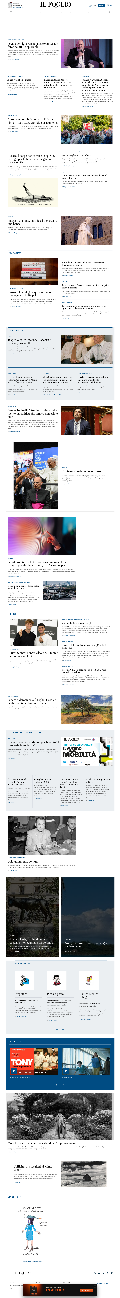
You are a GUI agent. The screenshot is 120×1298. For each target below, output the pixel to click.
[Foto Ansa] (86, 420)
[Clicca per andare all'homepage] (23, 1273)
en (111, 5)
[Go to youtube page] (99, 1273)
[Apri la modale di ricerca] (109, 12)
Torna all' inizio (102, 1283)
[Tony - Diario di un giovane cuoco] (34, 1061)
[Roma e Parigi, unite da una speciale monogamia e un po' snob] (32, 917)
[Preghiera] (24, 980)
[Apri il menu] (11, 12)
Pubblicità (39, 1283)
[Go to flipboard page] (111, 1273)
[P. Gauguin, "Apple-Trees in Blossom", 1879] (86, 709)
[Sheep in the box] (86, 1061)
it (108, 5)
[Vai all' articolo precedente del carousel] (56, 1029)
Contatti (12, 1283)
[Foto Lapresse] (86, 129)
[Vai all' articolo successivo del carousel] (63, 1029)
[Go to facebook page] (95, 1273)
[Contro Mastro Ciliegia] (89, 980)
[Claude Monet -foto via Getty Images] (60, 1113)
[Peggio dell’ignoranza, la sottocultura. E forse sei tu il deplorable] (86, 53)
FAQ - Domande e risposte (17, 1285)
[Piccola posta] (56, 980)
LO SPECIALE (86, 1290)
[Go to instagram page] (107, 1273)
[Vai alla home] (55, 5)
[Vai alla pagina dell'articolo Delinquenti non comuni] (42, 835)
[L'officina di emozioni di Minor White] (84, 1174)
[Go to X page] (103, 1273)
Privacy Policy (67, 1283)
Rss (11, 1288)
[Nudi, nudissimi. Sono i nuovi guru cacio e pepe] (87, 917)
